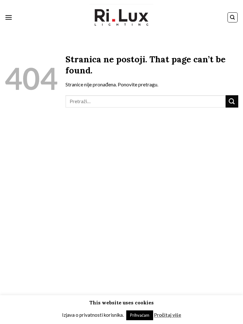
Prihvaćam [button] (139, 315)
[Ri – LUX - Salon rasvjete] (121, 17)
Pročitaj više (167, 315)
